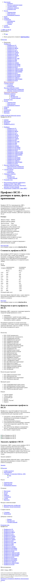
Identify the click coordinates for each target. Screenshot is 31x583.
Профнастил (7, 44)
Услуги (6, 10)
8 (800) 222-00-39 (5, 115)
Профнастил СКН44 (13, 52)
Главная (6, 119)
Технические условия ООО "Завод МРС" (15, 188)
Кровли (13, 95)
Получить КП (4, 245)
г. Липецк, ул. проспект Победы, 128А (15, 474)
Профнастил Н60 (12, 60)
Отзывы (9, 24)
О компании (7, 19)
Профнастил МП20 (12, 48)
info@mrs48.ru (8, 472)
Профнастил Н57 (12, 57)
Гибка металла (11, 13)
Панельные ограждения (10, 92)
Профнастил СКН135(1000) (15, 70)
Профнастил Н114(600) (13, 64)
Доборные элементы (13, 8)
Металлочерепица (9, 82)
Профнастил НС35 (12, 51)
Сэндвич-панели (12, 6)
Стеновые (10, 85)
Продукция (7, 2)
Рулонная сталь (11, 9)
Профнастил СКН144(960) (14, 71)
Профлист (10, 3)
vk (8, 477)
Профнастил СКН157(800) (14, 79)
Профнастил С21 (12, 49)
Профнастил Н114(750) (13, 66)
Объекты (6, 18)
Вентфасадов (14, 96)
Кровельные (10, 86)
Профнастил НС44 (12, 54)
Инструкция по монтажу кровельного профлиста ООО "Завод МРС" (14, 183)
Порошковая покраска (13, 15)
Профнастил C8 (11, 45)
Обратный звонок (16, 115)
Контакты (7, 27)
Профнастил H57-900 (13, 58)
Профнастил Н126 (12, 67)
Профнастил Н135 (12, 73)
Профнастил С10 (12, 46)
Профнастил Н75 (12, 61)
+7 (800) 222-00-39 (6, 29)
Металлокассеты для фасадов (15, 89)
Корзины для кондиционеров (15, 90)
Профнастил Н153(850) (13, 76)
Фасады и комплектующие (14, 5)
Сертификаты (11, 21)
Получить (3, 300)
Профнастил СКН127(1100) (15, 68)
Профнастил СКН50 (13, 55)
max (6, 34)
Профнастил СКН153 (13, 77)
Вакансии (10, 22)
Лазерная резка (11, 12)
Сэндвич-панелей (16, 98)
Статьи (6, 25)
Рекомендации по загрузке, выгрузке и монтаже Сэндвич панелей (15, 186)
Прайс (6, 16)
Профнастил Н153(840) (13, 74)
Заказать (3, 465)
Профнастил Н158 (12, 80)
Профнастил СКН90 (13, 63)
